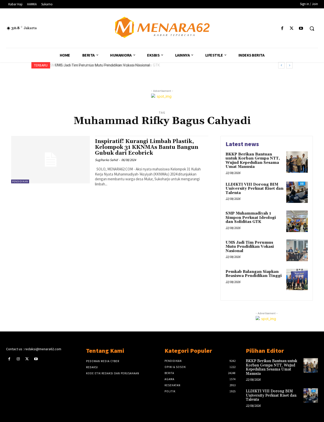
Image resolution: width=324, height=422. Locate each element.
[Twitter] (291, 28)
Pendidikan (20, 181)
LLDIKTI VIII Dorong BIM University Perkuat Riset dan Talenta (255, 188)
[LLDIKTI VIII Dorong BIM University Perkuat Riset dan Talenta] (297, 192)
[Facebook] (282, 28)
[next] (289, 65)
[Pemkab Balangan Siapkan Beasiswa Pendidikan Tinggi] (297, 279)
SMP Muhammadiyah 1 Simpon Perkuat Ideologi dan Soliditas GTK (251, 217)
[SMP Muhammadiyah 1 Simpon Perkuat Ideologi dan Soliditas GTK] (297, 221)
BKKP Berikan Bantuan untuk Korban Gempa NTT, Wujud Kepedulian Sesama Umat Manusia (253, 160)
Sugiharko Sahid (106, 160)
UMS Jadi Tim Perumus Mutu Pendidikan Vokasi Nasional (101, 65)
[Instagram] (18, 359)
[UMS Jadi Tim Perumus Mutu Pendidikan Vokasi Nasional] (297, 250)
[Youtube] (301, 28)
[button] (312, 28)
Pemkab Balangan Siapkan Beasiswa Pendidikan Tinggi (254, 273)
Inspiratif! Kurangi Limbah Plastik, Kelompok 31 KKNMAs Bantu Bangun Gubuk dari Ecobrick (146, 147)
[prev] (281, 65)
